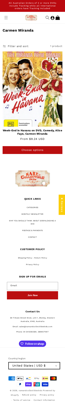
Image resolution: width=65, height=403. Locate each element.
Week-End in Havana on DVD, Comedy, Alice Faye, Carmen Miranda (32, 132)
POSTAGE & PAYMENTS (32, 230)
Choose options (32, 150)
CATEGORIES (32, 207)
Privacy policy (47, 395)
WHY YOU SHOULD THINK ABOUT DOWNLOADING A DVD (32, 222)
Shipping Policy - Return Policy (32, 258)
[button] (6, 17)
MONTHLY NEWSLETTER (32, 214)
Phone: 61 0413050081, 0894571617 (32, 332)
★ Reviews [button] (61, 204)
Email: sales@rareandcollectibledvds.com (32, 326)
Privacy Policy (32, 264)
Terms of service (21, 400)
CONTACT (32, 237)
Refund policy (29, 395)
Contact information (44, 400)
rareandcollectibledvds (30, 390)
